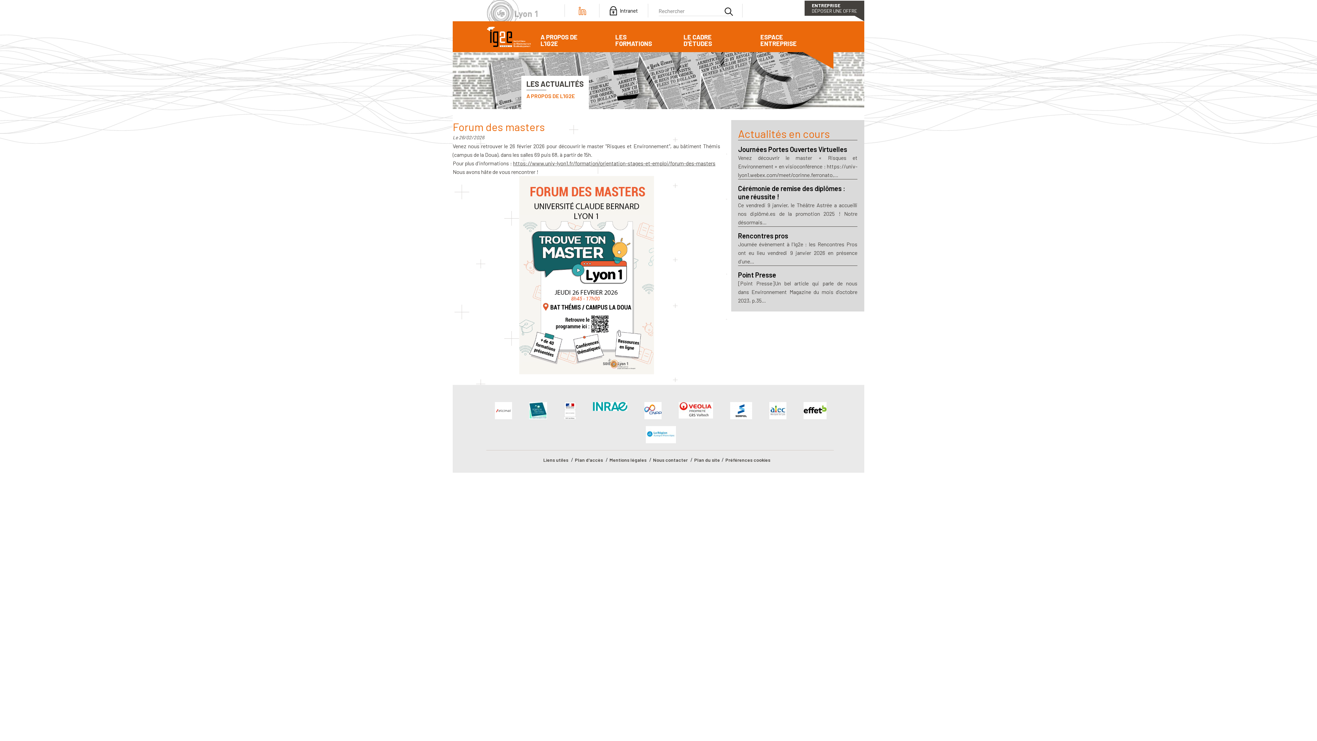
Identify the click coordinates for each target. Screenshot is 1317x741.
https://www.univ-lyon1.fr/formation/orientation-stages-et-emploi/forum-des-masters (614, 163)
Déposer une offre (834, 8)
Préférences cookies (747, 460)
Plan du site (707, 460)
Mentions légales (627, 460)
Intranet (629, 10)
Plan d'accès (589, 460)
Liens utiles (555, 460)
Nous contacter (670, 460)
